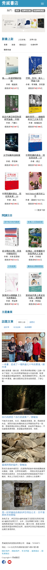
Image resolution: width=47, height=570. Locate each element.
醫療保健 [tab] (7, 50)
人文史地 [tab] (21, 40)
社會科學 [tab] (34, 45)
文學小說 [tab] (33, 40)
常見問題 (25, 551)
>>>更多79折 (39, 210)
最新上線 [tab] (21, 322)
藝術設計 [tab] (22, 45)
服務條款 (35, 551)
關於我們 (5, 551)
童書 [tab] (5, 45)
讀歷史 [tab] (32, 322)
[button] (5, 24)
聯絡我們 (15, 551)
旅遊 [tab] (13, 45)
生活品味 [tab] (16, 327)
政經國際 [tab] (28, 327)
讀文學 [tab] (6, 327)
